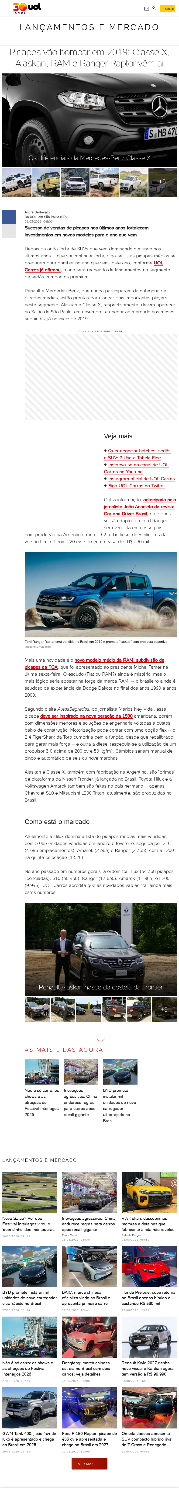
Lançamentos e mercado (89, 27)
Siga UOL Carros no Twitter (136, 485)
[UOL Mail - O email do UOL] (146, 8)
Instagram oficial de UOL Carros (141, 478)
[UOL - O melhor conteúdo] (27, 8)
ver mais (86, 1464)
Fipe (156, 457)
